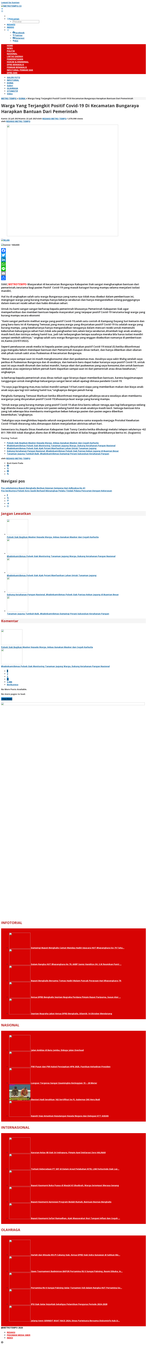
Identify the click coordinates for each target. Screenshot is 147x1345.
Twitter (19, 35)
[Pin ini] (8, 501)
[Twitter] (73, 255)
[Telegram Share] (8, 503)
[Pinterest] (8, 471)
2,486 (9, 682)
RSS (16, 40)
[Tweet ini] (8, 498)
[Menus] (2, 8)
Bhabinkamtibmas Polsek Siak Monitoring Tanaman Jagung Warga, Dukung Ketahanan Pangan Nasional (61, 445)
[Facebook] (73, 250)
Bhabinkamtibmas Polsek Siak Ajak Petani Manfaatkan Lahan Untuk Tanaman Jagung (51, 448)
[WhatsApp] (73, 264)
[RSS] (8, 474)
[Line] (73, 268)
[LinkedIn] (73, 259)
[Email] (73, 273)
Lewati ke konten (10, 2)
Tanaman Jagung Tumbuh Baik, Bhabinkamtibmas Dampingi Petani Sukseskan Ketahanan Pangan (58, 453)
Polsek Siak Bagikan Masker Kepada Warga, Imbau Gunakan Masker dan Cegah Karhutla (53, 442)
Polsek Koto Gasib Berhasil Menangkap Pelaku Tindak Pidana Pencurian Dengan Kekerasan (56, 490)
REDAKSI (11, 1332)
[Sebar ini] (7, 495)
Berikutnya (12, 684)
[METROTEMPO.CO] (11, 6)
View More (6, 699)
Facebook (20, 32)
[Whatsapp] (8, 506)
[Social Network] (8, 30)
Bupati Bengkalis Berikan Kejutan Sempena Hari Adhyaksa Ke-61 (43, 488)
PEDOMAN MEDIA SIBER (18, 1335)
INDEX (10, 1337)
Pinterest (19, 38)
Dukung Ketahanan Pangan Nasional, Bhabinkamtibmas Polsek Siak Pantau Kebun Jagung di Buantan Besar (63, 451)
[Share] (73, 278)
